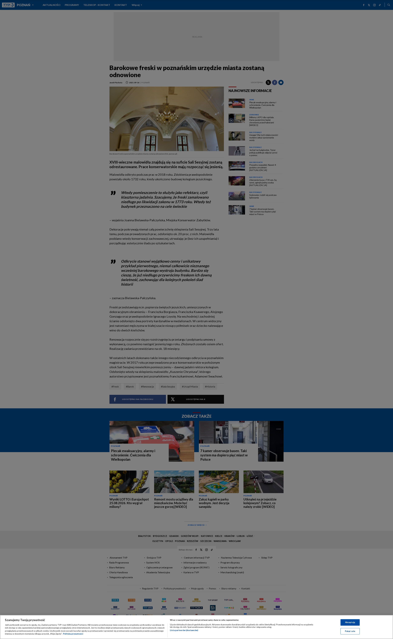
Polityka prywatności (73, 634)
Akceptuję (350, 622)
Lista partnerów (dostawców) (184, 630)
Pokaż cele (350, 631)
